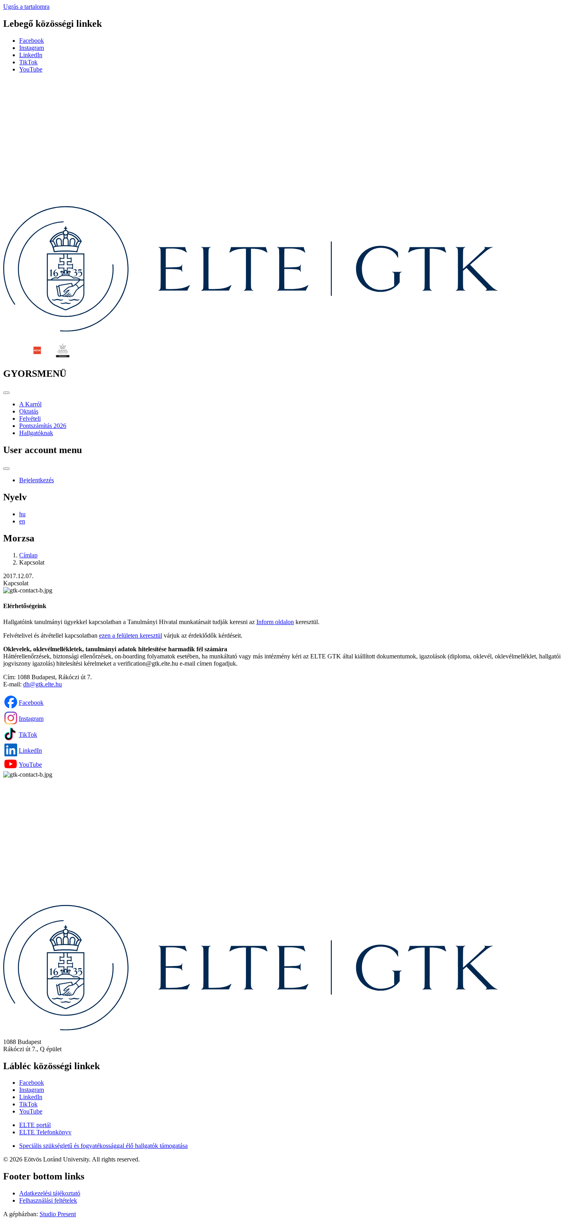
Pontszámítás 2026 (42, 425)
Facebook (31, 40)
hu (22, 514)
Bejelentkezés (36, 480)
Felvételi (30, 418)
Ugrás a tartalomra (26, 6)
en (22, 521)
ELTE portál (35, 1125)
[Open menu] (6, 393)
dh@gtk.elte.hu (42, 684)
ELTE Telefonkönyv (45, 1132)
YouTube (30, 69)
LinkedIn (30, 55)
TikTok (28, 62)
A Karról (30, 404)
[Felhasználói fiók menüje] (6, 468)
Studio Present (58, 1214)
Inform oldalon (275, 621)
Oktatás (28, 411)
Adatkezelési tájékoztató (49, 1193)
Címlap (28, 555)
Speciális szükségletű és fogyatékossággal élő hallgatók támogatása (103, 1145)
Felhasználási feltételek (48, 1200)
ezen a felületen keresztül (130, 635)
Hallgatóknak (36, 433)
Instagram (31, 47)
